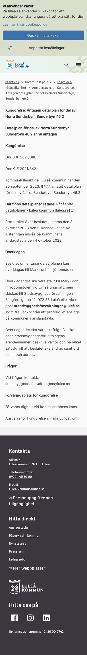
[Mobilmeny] (78, 64)
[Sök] (66, 65)
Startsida (12, 82)
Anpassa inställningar (46, 48)
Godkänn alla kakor (43, 35)
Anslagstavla (41, 87)
